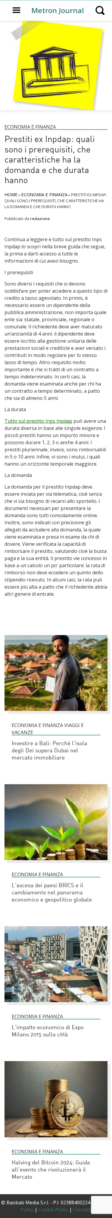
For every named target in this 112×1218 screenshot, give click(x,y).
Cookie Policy (53, 1209)
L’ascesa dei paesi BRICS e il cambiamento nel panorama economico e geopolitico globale (52, 893)
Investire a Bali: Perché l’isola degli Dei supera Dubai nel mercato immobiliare (49, 751)
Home (11, 194)
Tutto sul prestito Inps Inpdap (38, 421)
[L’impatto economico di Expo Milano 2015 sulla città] (56, 1005)
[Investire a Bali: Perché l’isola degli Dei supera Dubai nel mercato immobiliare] (56, 713)
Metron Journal (57, 10)
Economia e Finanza (30, 127)
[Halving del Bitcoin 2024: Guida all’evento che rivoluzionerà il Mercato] (56, 1140)
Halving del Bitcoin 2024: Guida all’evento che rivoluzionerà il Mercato (51, 1170)
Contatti (82, 1209)
